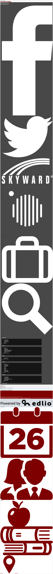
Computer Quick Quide (7, 351)
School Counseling (6, 341)
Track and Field (6, 370)
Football (5, 366)
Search (3, 334)
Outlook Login (6, 349)
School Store (5, 342)
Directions (16, 573)
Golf (4, 367)
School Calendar (6, 340)
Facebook (3, 115)
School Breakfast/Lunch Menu (8, 350)
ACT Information (6, 377)
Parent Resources (6, 358)
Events (1, 388)
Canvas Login (6, 348)
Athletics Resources (6, 371)
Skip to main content (2, 0)
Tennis (5, 369)
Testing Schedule (6, 379)
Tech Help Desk (6, 380)
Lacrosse (5, 368)
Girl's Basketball (6, 365)
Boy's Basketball (6, 364)
